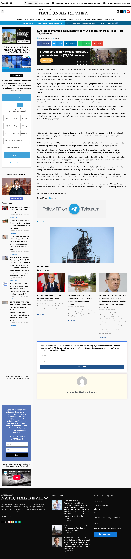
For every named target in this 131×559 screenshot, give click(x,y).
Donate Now (109, 19)
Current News (29, 19)
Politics (38, 19)
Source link (41, 222)
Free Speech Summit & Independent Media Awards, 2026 (43, 23)
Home (19, 19)
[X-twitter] (118, 11)
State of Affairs (60, 19)
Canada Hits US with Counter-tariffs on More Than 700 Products (20, 209)
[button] (2, 11)
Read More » (13, 217)
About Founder (97, 19)
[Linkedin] (124, 11)
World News (47, 19)
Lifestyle (78, 19)
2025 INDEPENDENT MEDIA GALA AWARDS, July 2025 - (91, 23)
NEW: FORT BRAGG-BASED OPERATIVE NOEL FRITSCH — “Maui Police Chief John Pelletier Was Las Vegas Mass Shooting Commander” (20, 289)
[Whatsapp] (19, 522)
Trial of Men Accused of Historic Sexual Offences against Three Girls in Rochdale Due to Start (77, 528)
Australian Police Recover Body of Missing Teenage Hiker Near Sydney (66, 3)
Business (86, 19)
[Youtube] (9, 522)
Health (70, 19)
